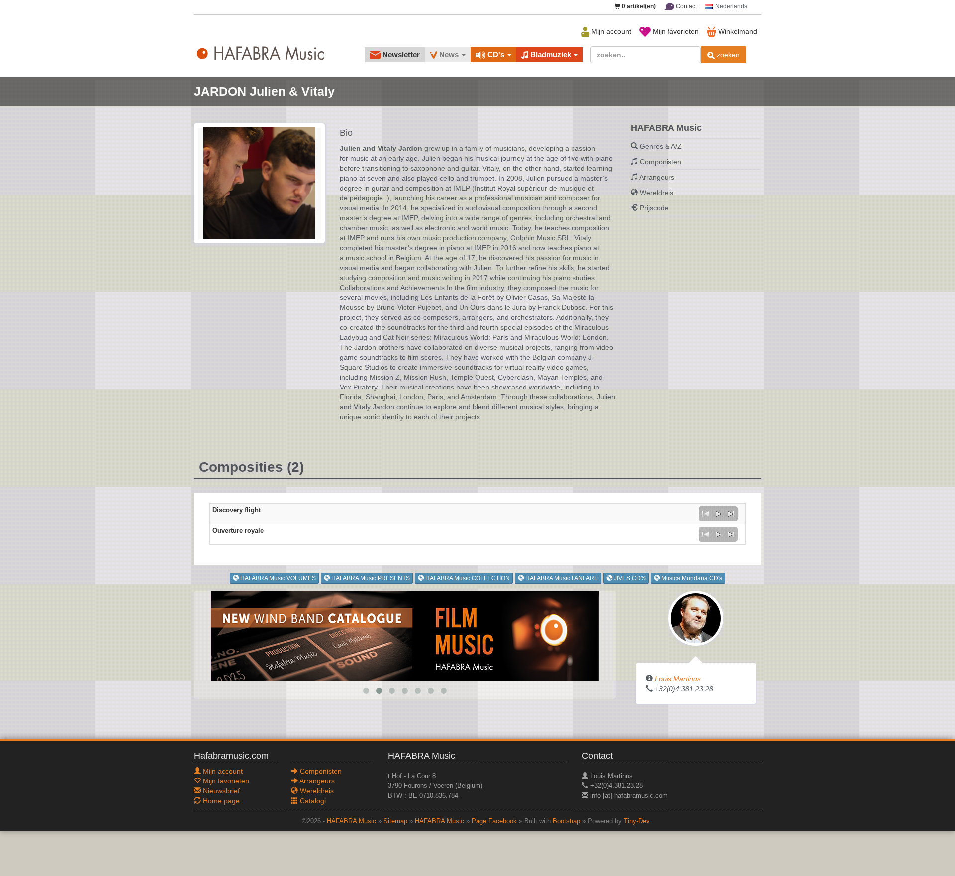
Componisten (660, 162)
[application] (718, 513)
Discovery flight (236, 510)
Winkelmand (736, 31)
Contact (685, 6)
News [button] (449, 54)
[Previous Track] (705, 514)
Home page (220, 801)
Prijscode (654, 208)
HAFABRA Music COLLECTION (467, 578)
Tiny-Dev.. (638, 821)
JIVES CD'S (629, 578)
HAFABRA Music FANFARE (561, 578)
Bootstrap (566, 821)
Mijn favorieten (675, 31)
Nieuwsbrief (220, 791)
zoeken (727, 55)
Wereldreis (656, 192)
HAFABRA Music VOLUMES (277, 578)
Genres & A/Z (661, 146)
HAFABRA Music (351, 821)
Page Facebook (494, 821)
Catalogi (312, 801)
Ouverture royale (238, 530)
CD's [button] (495, 54)
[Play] (718, 514)
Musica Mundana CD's (691, 578)
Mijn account (610, 31)
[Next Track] (731, 514)
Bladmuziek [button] (550, 54)
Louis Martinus (678, 678)
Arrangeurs (656, 177)
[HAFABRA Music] (405, 635)
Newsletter (400, 54)
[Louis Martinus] (695, 618)
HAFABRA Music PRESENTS (370, 578)
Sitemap (395, 821)
